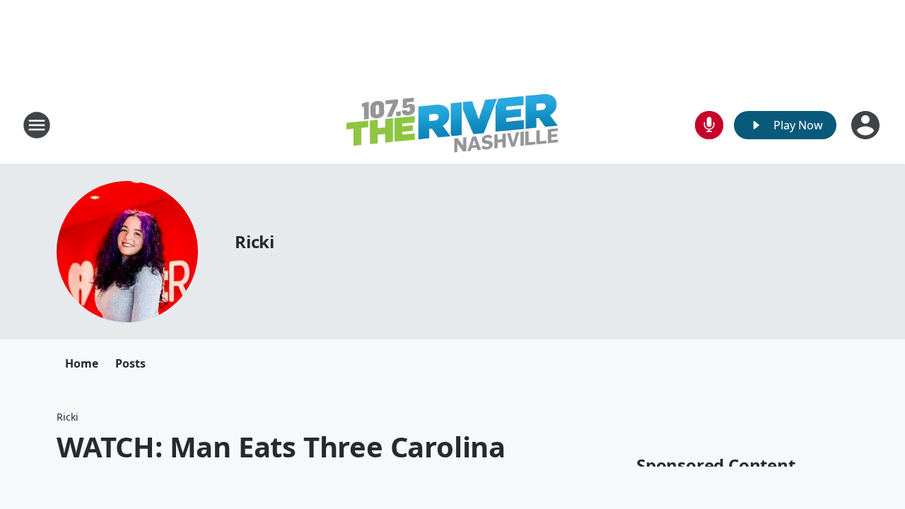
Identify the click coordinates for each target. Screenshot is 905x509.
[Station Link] (452, 125)
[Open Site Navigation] (37, 125)
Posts (130, 363)
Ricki (254, 241)
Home (81, 363)
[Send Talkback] (709, 125)
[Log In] (866, 125)
